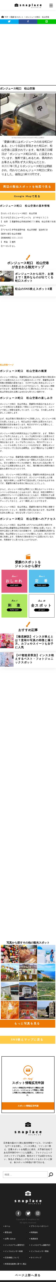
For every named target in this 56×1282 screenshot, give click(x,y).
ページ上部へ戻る (28, 1275)
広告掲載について (12, 1257)
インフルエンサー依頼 (14, 1251)
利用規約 (34, 1232)
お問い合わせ (10, 1239)
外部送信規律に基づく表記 (15, 1264)
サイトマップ (36, 1257)
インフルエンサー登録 (40, 1251)
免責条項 (34, 1239)
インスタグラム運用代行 (14, 1245)
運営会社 (8, 1232)
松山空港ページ (7, 365)
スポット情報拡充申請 (28, 1106)
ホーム (7, 1226)
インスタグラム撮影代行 (40, 1245)
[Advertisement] (28, 53)
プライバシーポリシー (40, 1226)
